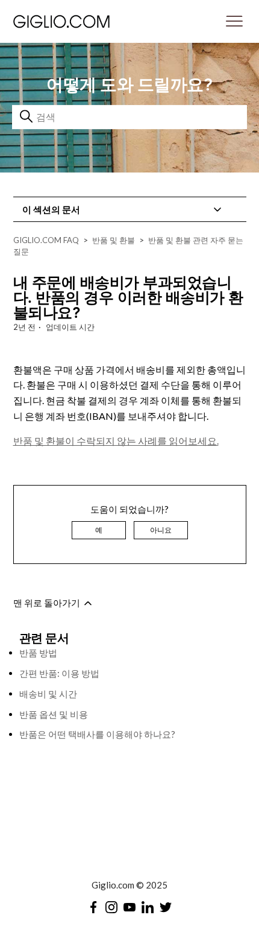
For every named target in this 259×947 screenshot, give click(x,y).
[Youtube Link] (129, 907)
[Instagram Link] (111, 907)
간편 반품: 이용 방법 (59, 673)
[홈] (94, 21)
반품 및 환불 (113, 240)
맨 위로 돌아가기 (47, 602)
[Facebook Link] (93, 907)
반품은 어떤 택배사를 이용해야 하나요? (97, 734)
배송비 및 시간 (48, 693)
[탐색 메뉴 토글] (234, 22)
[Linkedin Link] (148, 907)
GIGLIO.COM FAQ (46, 240)
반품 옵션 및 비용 (53, 714)
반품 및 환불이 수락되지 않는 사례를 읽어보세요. (116, 440)
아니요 (161, 529)
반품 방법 (38, 652)
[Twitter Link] (166, 907)
